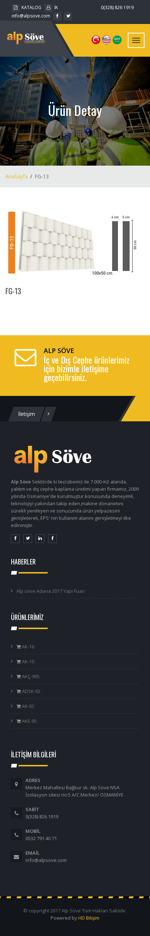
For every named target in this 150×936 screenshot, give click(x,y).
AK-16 (27, 646)
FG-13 (13, 290)
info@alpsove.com (31, 16)
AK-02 (27, 706)
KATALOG (31, 7)
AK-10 (27, 661)
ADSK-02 (30, 691)
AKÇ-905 (30, 676)
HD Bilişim (88, 918)
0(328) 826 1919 (117, 7)
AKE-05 (29, 721)
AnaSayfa (16, 176)
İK (56, 7)
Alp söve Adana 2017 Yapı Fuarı (50, 591)
